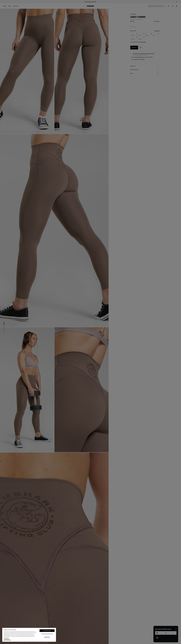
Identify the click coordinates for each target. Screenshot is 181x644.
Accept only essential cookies (47, 633)
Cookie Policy (6, 638)
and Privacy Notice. (7, 640)
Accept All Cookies (47, 630)
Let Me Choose (47, 637)
